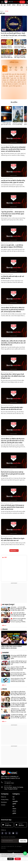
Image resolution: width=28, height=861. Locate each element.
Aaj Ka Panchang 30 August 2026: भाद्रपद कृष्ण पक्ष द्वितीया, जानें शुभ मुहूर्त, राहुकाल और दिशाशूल (20, 47)
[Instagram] (9, 833)
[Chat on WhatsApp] (25, 853)
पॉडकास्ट (5, 629)
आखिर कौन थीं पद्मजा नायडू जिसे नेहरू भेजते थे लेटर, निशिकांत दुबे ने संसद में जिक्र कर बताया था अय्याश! (18, 699)
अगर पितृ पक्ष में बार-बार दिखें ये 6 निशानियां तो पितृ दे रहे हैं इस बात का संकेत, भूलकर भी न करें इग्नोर (13, 181)
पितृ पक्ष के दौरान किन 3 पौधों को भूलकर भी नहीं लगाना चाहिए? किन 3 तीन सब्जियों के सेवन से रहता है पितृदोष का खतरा (13, 376)
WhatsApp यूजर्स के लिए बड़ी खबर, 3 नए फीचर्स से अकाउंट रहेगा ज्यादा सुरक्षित (19, 657)
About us (3, 797)
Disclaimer (4, 802)
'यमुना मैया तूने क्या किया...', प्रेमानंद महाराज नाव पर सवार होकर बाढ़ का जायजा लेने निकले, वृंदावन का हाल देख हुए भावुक (12, 214)
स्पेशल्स (4, 689)
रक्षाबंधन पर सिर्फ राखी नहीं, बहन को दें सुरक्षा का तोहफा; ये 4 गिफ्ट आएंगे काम (18, 663)
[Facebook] (2, 833)
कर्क (21, 70)
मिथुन (16, 70)
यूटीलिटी (14, 804)
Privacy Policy (4, 799)
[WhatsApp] (16, 833)
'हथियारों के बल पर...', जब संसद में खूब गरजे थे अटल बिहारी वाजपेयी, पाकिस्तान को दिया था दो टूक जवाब (18, 710)
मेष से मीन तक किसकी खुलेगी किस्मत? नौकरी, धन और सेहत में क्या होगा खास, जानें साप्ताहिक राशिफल (13, 36)
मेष (5, 70)
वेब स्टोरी (9, 5)
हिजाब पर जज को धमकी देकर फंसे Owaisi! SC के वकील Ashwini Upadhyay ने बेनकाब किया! (18, 620)
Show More (13, 550)
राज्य (23, 5)
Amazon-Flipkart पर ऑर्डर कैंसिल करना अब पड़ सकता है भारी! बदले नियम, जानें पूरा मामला (18, 668)
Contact (3, 805)
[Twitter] (6, 833)
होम (1, 5)
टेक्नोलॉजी (5, 653)
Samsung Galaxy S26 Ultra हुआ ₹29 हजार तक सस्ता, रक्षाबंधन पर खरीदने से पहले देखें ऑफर (18, 674)
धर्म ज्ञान (4, 29)
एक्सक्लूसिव (15, 801)
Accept (10, 859)
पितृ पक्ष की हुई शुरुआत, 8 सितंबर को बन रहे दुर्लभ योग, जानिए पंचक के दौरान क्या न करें (12, 539)
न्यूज (5, 5)
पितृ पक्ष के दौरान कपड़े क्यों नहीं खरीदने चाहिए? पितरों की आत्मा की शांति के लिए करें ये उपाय (12, 408)
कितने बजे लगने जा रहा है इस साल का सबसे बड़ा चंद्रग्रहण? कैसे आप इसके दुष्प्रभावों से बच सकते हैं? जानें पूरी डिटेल (13, 474)
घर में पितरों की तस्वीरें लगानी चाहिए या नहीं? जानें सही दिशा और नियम (12, 277)
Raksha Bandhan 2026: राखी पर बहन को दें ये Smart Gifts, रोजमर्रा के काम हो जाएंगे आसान (18, 680)
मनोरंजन (13, 5)
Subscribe (23, 841)
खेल (13, 806)
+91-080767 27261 (9, 783)
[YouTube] (13, 833)
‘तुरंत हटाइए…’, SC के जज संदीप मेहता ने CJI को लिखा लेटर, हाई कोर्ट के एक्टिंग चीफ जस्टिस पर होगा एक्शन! (18, 609)
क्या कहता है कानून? (8, 605)
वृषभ (10, 70)
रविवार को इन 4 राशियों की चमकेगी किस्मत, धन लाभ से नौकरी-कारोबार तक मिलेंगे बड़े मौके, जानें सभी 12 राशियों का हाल (7, 47)
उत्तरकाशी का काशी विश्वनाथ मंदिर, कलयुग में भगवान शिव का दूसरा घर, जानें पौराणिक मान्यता (19, 56)
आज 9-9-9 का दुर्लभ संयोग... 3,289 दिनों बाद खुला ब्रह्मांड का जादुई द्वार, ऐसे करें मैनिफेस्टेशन (12, 246)
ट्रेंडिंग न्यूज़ (19, 5)
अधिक (3, 625)
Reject (17, 859)
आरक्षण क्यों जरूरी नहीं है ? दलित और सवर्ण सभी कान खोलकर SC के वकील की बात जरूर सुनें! (18, 614)
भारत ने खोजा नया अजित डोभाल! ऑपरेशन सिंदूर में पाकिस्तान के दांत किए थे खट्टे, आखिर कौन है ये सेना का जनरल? (19, 693)
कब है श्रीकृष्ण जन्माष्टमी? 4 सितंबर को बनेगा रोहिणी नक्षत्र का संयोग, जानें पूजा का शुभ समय (6, 56)
